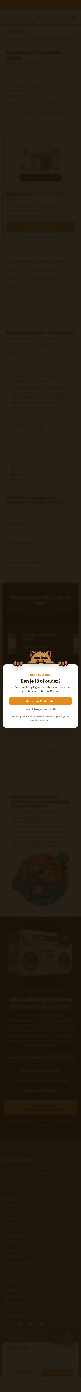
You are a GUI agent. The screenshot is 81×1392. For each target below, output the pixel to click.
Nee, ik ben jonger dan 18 (40, 709)
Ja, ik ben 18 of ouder (40, 701)
